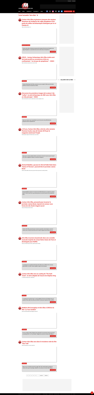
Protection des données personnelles (65, 394)
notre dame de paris (27, 243)
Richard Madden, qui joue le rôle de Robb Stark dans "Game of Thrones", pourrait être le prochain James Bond (39, 167)
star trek (30, 345)
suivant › (41, 375)
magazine (27, 134)
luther (28, 98)
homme (33, 134)
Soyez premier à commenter (26, 45)
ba (38, 98)
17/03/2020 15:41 (20, 58)
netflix (31, 243)
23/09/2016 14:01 (20, 274)
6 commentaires (24, 152)
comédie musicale (34, 243)
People (23, 134)
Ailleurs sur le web (67, 79)
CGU (71, 394)
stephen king (32, 277)
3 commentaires (24, 116)
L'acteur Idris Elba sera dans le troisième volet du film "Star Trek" (39, 342)
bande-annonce (34, 98)
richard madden (26, 170)
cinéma (35, 311)
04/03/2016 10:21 (20, 308)
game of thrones (35, 170)
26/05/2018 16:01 (20, 238)
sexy (35, 134)
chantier (37, 134)
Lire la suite (53, 51)
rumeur (32, 207)
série (42, 98)
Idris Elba (25, 62)
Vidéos (23, 11)
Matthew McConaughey (30, 311)
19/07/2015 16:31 (20, 342)
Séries (42, 11)
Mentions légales (45, 394)
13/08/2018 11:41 (20, 202)
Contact (74, 394)
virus (31, 62)
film (37, 311)
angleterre (40, 98)
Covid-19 (34, 62)
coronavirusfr (29, 62)
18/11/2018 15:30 (20, 94)
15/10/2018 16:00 (20, 165)
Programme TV (36, 11)
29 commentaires (24, 225)
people (25, 134)
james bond (39, 170)
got (32, 170)
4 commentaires (24, 363)
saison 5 (30, 98)
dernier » (46, 375)
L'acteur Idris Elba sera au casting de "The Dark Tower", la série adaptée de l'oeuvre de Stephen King (39, 275)
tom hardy (43, 170)
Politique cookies (51, 394)
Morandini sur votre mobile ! (68, 11)
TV (22, 277)
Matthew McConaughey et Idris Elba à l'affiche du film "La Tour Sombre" (38, 309)
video (36, 62)
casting (27, 277)
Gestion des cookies (56, 394)
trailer (37, 98)
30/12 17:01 (20, 20)
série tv (29, 277)
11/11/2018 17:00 (20, 129)
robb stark (30, 170)
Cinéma (23, 170)
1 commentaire (24, 295)
